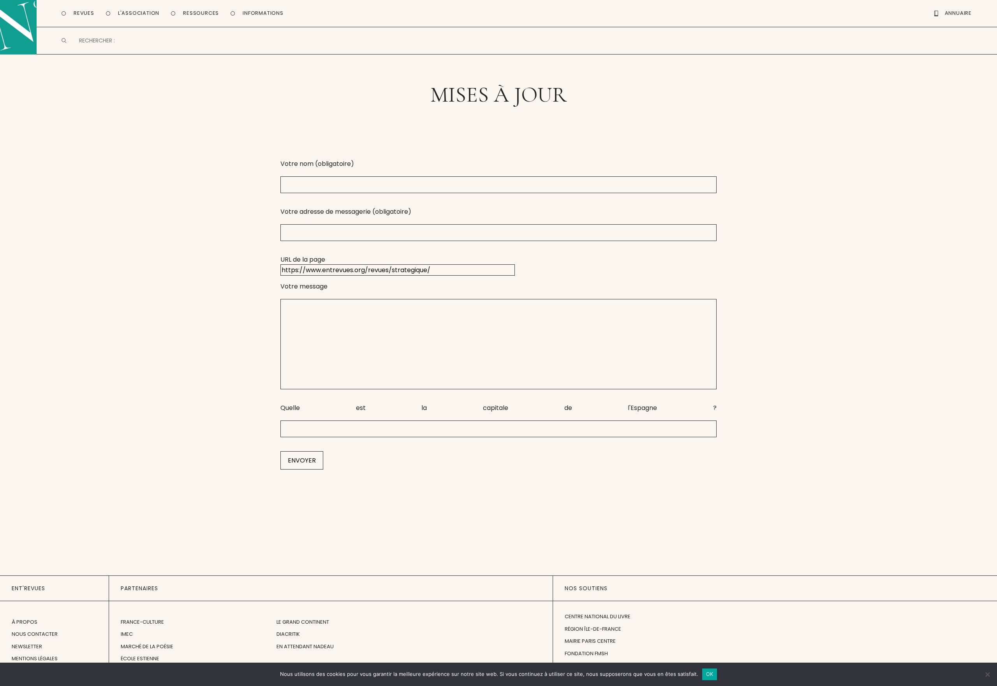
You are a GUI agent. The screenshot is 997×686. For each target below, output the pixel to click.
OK (709, 674)
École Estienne (140, 658)
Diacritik (288, 634)
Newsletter (27, 646)
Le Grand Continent (303, 622)
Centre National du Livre (598, 616)
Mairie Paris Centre (590, 641)
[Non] (987, 674)
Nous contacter (35, 634)
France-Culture (142, 622)
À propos (24, 622)
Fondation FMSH (586, 653)
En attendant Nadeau (305, 646)
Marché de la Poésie (147, 646)
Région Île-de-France (593, 629)
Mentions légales (35, 658)
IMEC (127, 634)
